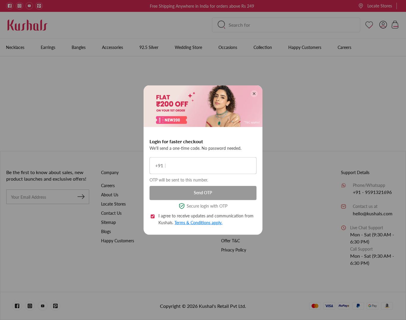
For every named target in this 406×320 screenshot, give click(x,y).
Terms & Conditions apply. (198, 222)
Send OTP (203, 192)
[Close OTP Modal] (254, 93)
